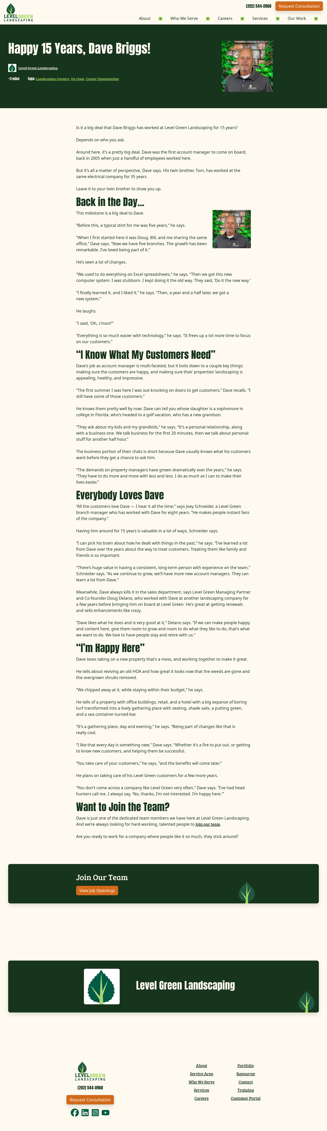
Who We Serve (184, 18)
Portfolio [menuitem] (245, 1065)
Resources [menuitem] (245, 1073)
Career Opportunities (102, 78)
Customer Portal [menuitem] (246, 1098)
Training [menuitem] (245, 1090)
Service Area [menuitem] (201, 1073)
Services (260, 18)
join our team (208, 824)
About (144, 18)
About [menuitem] (201, 1065)
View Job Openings (97, 890)
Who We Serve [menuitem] (201, 1082)
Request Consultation (299, 6)
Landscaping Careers (52, 78)
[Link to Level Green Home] (18, 12)
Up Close (77, 78)
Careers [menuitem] (201, 1098)
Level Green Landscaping (38, 68)
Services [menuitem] (201, 1090)
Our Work (297, 18)
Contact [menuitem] (246, 1082)
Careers (225, 18)
